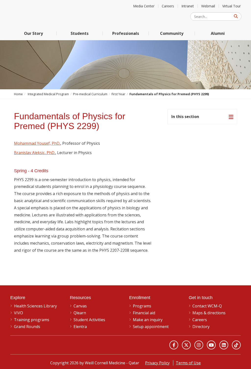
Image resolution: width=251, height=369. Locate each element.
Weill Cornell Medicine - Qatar (47, 13)
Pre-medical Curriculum (90, 94)
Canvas (80, 306)
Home (18, 94)
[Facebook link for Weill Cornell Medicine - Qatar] (173, 345)
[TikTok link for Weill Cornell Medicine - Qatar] (236, 345)
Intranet (187, 6)
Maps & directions (209, 313)
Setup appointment (151, 326)
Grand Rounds (27, 326)
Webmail (208, 6)
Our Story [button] (33, 33)
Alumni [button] (218, 33)
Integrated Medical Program (48, 94)
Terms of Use (188, 363)
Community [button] (171, 33)
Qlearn (80, 313)
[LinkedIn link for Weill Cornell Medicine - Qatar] (223, 345)
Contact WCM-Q (207, 306)
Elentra (80, 326)
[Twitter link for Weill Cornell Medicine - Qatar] (186, 345)
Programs (142, 306)
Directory (201, 326)
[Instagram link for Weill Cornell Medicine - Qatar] (198, 345)
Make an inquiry (148, 319)
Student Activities (89, 319)
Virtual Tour (231, 6)
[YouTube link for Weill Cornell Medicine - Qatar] (211, 345)
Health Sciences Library (35, 306)
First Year (118, 94)
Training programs (31, 319)
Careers (168, 6)
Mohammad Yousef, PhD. (37, 143)
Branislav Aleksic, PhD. (34, 152)
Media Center (143, 6)
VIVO (18, 313)
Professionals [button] (125, 33)
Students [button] (79, 33)
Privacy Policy (157, 363)
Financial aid (144, 313)
